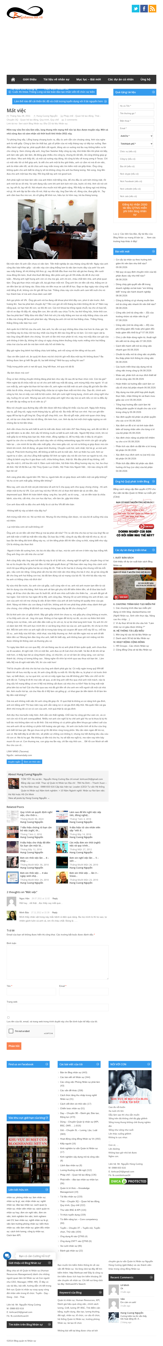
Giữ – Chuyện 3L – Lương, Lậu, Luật (78, 1130)
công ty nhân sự (36, 1231)
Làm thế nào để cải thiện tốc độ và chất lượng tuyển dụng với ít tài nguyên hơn (58, 101)
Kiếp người (65, 1143)
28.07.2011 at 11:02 (41, 898)
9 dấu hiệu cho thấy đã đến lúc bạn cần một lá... (35, 844)
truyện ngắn (14, 761)
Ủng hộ (145, 79)
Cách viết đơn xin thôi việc (73, 1103)
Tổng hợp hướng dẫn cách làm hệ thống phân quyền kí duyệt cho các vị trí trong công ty (136, 408)
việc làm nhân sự (24, 1227)
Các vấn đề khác (68, 1090)
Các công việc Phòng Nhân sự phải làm (80, 1082)
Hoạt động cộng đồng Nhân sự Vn (77, 1139)
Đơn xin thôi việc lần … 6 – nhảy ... (34, 859)
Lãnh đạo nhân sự (69, 1165)
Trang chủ (13, 79)
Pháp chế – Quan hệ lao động (75, 1174)
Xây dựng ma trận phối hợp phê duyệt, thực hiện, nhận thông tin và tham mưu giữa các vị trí (135, 396)
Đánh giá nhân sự (69, 1250)
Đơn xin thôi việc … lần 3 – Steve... (84, 874)
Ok (121, 1288)
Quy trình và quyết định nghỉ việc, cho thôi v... (36, 814)
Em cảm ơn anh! (128, 1302)
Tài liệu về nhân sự (56, 79)
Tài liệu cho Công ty (23, 88)
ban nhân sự (21, 1220)
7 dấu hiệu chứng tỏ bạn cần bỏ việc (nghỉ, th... (36, 829)
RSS (152, 8)
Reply (55, 898)
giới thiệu (127, 1265)
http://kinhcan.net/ (78, 1272)
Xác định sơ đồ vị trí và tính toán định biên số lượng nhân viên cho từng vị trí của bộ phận (135, 429)
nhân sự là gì (13, 1201)
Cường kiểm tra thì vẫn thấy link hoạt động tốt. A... (133, 1317)
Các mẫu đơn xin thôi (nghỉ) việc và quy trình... (85, 844)
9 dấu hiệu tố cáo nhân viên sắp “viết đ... (85, 829)
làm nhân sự (39, 1197)
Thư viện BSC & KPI (70, 1210)
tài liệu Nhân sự (59, 123)
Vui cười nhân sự (68, 1246)
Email (62, 986)
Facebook (144, 8)
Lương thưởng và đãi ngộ (73, 1170)
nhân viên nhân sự (25, 1208)
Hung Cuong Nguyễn (47, 116)
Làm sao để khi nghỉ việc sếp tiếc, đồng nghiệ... (85, 814)
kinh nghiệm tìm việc (22, 1216)
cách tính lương (18, 1231)
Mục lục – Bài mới (88, 79)
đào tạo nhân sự (24, 1205)
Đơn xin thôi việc (32, 761)
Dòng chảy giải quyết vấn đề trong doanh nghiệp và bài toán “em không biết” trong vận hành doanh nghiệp (134, 288)
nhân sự (11, 1197)
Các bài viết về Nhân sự (72, 1077)
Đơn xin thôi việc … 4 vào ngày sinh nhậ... (34, 874)
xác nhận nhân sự (30, 1201)
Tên (9, 986)
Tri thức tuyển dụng (70, 1214)
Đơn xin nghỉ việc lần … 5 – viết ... (84, 859)
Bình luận (11, 943)
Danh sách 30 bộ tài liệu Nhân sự (132, 638)
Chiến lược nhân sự (70, 1108)
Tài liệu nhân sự (68, 1196)
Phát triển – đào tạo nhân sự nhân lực (79, 1179)
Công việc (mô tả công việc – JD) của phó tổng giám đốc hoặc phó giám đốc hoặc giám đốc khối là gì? (135, 329)
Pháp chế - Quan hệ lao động (78, 116)
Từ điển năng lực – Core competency (79, 1219)
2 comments (71, 119)
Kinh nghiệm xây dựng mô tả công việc (79, 1156)
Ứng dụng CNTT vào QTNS (74, 1241)
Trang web (12, 1001)
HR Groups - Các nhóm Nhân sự (132, 646)
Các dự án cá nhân (121, 79)
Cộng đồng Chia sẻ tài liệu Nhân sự (134, 649)
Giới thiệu (29, 79)
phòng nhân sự (24, 1197)
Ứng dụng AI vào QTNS (72, 1236)
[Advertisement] (81, 46)
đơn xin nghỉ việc (29, 1212)
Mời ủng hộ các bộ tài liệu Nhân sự (133, 634)
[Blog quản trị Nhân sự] (25, 12)
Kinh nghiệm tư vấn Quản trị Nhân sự (79, 1148)
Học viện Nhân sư (56, 88)
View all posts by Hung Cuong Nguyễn (29, 798)
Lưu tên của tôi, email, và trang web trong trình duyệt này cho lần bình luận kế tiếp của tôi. (52, 1021)
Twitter (135, 8)
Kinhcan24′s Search (76, 1284)
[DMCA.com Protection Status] (128, 1184)
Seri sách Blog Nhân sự (30, 123)
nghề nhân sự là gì (38, 1220)
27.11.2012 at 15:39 (40, 912)
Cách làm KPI (13, 1235)
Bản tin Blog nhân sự (70, 1072)
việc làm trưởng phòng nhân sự (22, 1223)
